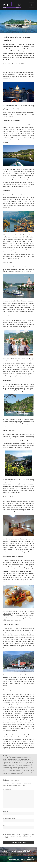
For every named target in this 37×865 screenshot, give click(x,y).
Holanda (12, 767)
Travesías (25, 772)
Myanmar (24, 769)
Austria (9, 759)
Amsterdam (25, 757)
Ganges (5, 765)
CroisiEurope (7, 613)
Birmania (17, 759)
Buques (28, 759)
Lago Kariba (26, 767)
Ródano (32, 770)
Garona (9, 765)
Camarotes (6, 761)
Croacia (31, 761)
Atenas (4, 759)
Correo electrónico (10, 818)
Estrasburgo (14, 764)
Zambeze (13, 773)
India (15, 767)
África (10, 757)
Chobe (11, 761)
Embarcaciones (7, 764)
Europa (20, 764)
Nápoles (29, 769)
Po (21, 770)
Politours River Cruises (10, 713)
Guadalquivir (19, 765)
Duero (24, 762)
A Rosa (6, 722)
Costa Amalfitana (24, 761)
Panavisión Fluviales (9, 718)
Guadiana (25, 765)
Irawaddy (20, 767)
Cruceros (5, 762)
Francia (29, 764)
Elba (32, 762)
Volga (9, 773)
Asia (30, 757)
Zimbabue (19, 773)
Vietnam (5, 773)
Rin (28, 770)
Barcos (13, 759)
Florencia (25, 764)
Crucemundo (12, 726)
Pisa (19, 770)
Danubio (20, 762)
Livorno (31, 767)
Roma (4, 772)
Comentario (7, 789)
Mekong (8, 769)
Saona (8, 772)
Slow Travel (19, 772)
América (19, 757)
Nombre (6, 811)
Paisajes (12, 770)
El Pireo (29, 762)
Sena (11, 772)
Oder (4, 770)
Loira (4, 769)
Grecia (13, 765)
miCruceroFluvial (8, 739)
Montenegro (14, 769)
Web (4, 825)
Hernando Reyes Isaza (21, 756)
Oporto (8, 770)
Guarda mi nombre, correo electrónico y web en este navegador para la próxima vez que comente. (18, 836)
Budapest (23, 759)
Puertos (25, 770)
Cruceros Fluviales (13, 762)
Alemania (14, 757)
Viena (30, 772)
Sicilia (14, 772)
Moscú (19, 769)
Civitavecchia (16, 761)
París (16, 770)
